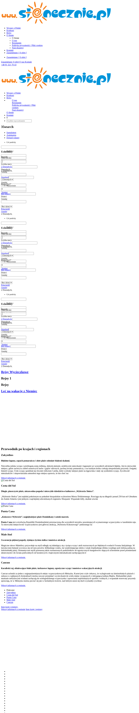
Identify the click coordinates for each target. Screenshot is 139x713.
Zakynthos (11, 592)
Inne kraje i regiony (9, 607)
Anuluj (4, 211)
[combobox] (13, 174)
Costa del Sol (12, 595)
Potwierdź (5, 209)
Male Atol (11, 600)
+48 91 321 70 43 (8, 65)
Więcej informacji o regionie (13, 478)
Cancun (10, 602)
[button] (21, 177)
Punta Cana (11, 597)
